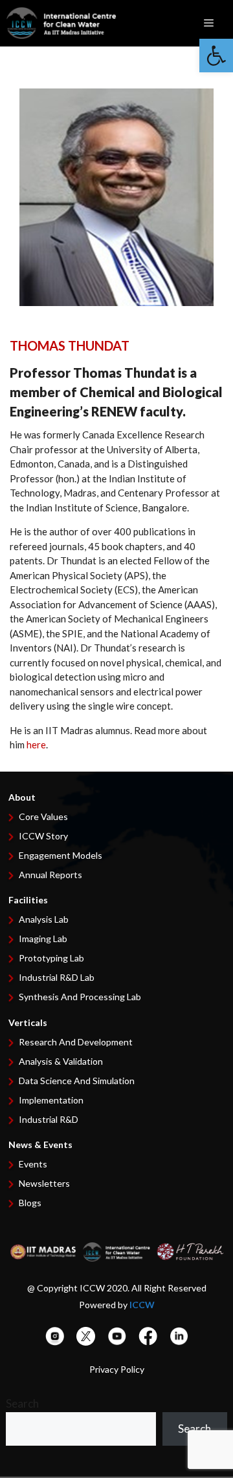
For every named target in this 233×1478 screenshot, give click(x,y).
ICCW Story (43, 835)
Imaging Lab (43, 938)
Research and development (76, 1041)
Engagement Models (60, 855)
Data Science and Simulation (77, 1080)
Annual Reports (50, 874)
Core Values (43, 816)
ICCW (142, 1304)
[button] (216, 55)
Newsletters (44, 1183)
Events (33, 1163)
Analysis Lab (44, 919)
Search (22, 1403)
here (36, 744)
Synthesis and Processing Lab (80, 996)
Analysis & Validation (61, 1061)
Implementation (51, 1099)
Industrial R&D (48, 1119)
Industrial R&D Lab (56, 977)
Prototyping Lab (51, 957)
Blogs (30, 1202)
